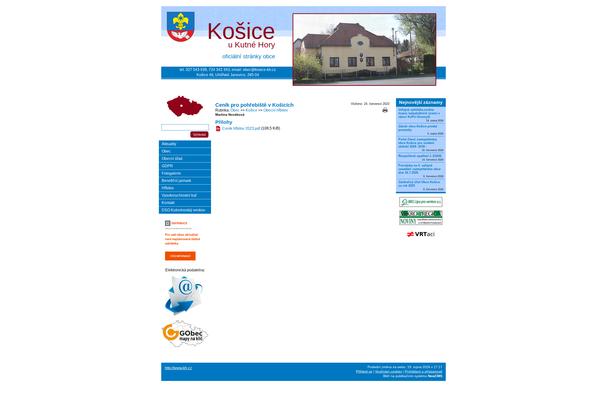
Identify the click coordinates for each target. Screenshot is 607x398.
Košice (251, 110)
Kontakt (168, 203)
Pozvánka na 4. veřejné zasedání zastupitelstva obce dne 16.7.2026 (419, 169)
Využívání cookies (388, 371)
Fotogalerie (171, 173)
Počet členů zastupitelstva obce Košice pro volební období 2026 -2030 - (417, 143)
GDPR (167, 166)
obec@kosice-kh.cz (259, 70)
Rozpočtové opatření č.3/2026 (419, 156)
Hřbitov (168, 188)
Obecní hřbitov (275, 110)
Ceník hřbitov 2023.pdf (241, 128)
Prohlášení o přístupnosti (423, 371)
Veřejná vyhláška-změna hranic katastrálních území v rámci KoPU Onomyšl (419, 113)
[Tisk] (385, 110)
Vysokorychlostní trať (179, 195)
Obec (234, 110)
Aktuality (169, 144)
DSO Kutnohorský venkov (183, 210)
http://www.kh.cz (178, 368)
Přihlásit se (364, 371)
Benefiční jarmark (176, 181)
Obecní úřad (172, 159)
